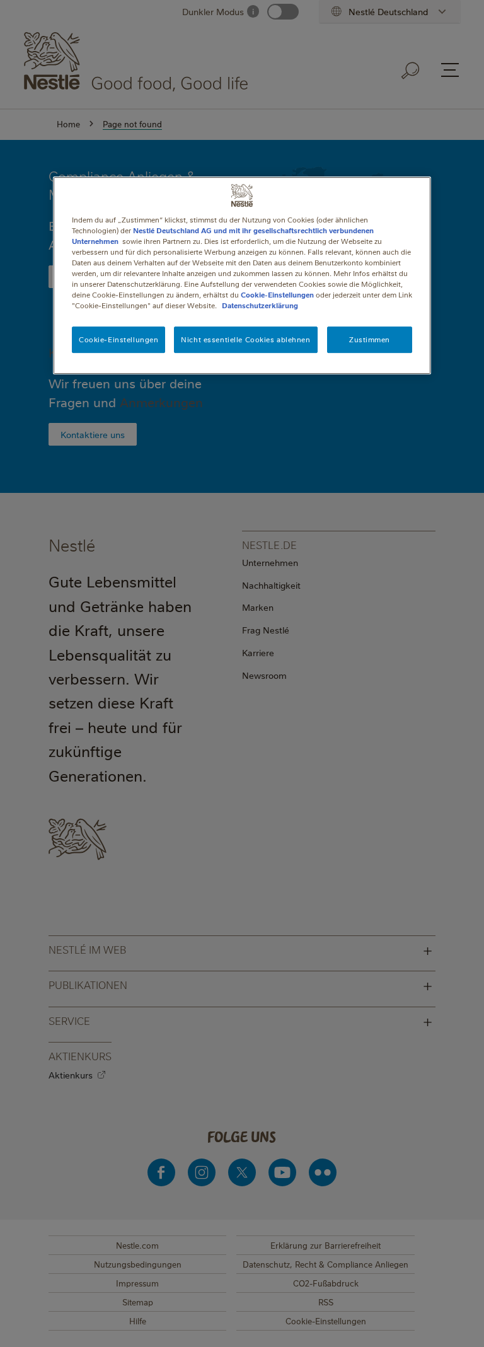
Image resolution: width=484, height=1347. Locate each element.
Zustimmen (369, 339)
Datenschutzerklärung (260, 305)
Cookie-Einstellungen (277, 294)
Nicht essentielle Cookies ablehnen (245, 339)
